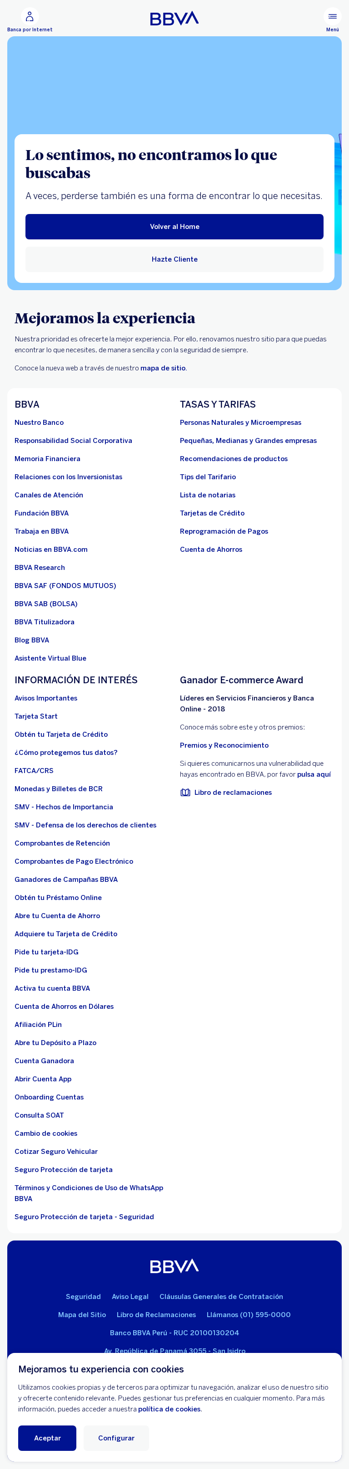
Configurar (116, 1438)
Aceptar (47, 1438)
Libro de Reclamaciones (156, 1315)
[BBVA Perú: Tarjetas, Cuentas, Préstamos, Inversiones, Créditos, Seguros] (174, 18)
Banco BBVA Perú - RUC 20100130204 (174, 1333)
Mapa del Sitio (82, 1315)
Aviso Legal (130, 1297)
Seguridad (83, 1297)
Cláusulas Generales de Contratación (221, 1297)
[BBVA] (174, 1266)
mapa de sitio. (163, 368)
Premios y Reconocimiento (224, 745)
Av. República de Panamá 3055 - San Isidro (174, 1351)
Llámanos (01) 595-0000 (249, 1315)
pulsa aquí (314, 774)
